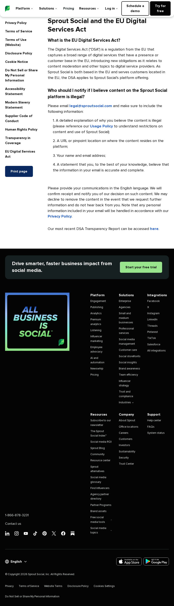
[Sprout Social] (7, 9)
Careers (123, 433)
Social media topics (98, 530)
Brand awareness (129, 368)
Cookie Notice (16, 61)
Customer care (128, 350)
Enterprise (125, 301)
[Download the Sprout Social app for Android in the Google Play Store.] (156, 561)
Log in (110, 8)
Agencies (124, 307)
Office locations (128, 427)
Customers (125, 439)
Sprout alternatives (97, 469)
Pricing (68, 8)
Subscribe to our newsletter (100, 422)
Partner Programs (100, 505)
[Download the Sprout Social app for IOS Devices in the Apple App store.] (129, 561)
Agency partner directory (99, 496)
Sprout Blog (97, 448)
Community (97, 454)
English (16, 561)
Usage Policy (101, 126)
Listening (95, 330)
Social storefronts (129, 356)
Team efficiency (128, 374)
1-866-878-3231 (17, 515)
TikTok (151, 338)
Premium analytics (95, 321)
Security (124, 457)
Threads (152, 326)
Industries (125, 402)
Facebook (153, 301)
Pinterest (152, 332)
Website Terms (53, 586)
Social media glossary (98, 479)
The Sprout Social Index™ (98, 433)
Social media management (127, 341)
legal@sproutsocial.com (90, 106)
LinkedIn (152, 319)
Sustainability (127, 451)
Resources (87, 8)
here (154, 229)
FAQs (150, 427)
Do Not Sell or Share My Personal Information (21, 75)
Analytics (96, 313)
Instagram (153, 313)
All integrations (156, 350)
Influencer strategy (124, 383)
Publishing (96, 307)
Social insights (128, 362)
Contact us (13, 523)
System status (156, 433)
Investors (124, 445)
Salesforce (153, 344)
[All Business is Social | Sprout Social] (37, 322)
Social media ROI (101, 442)
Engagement (98, 301)
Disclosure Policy (18, 53)
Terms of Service (18, 31)
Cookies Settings (104, 586)
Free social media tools (97, 519)
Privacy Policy (16, 23)
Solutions (46, 8)
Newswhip (96, 368)
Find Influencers (99, 488)
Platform (23, 8)
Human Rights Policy (21, 129)
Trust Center (126, 464)
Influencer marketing (96, 338)
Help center (154, 420)
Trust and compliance (126, 394)
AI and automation (97, 360)
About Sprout (127, 420)
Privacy (9, 586)
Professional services (126, 331)
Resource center (100, 460)
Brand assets (98, 511)
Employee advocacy (96, 349)
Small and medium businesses (126, 318)
